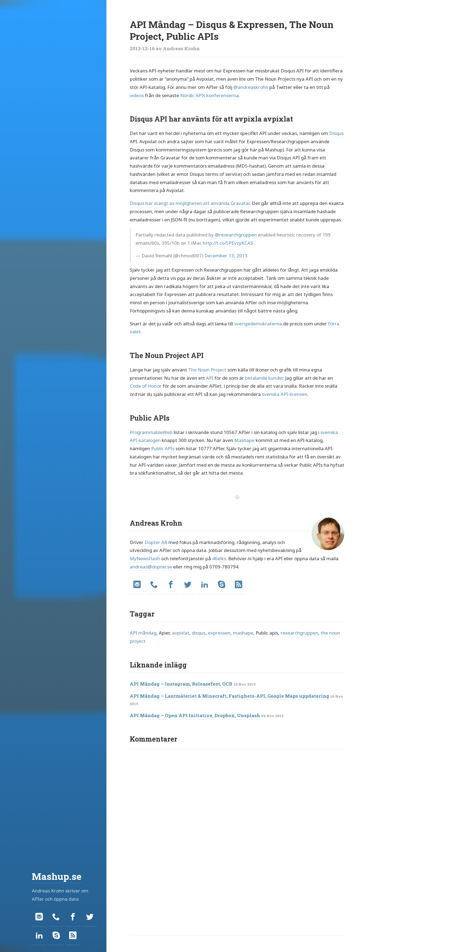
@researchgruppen (236, 235)
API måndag (143, 633)
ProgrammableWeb (151, 432)
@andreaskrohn (250, 87)
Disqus (336, 133)
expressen (219, 633)
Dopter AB (156, 542)
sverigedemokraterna (258, 323)
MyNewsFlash (145, 558)
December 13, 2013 (225, 255)
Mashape (244, 440)
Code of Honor (146, 386)
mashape (243, 633)
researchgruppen (299, 633)
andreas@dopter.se (151, 567)
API (209, 378)
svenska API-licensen (284, 394)
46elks (219, 558)
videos (137, 95)
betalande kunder (264, 378)
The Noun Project (207, 370)
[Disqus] (237, 825)
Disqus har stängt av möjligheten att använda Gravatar (190, 203)
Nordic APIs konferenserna (209, 95)
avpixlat (180, 633)
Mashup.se (56, 876)
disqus (198, 633)
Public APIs (162, 448)
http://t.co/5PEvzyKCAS (228, 243)
